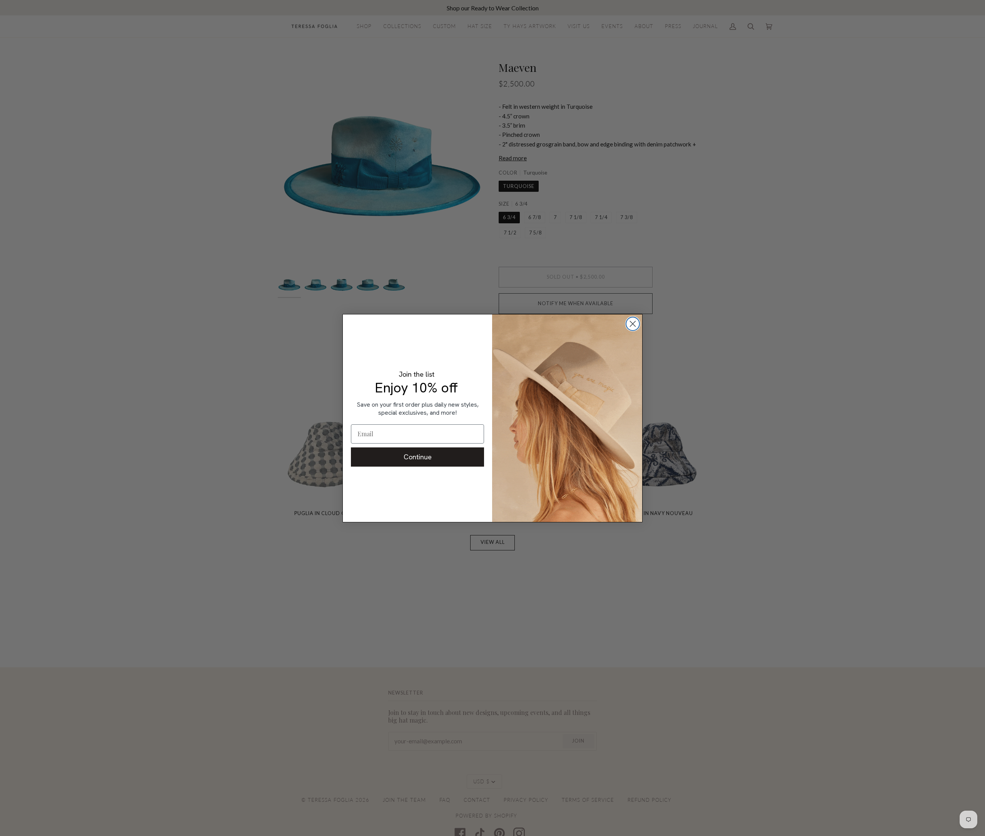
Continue (418, 456)
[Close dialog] (632, 324)
